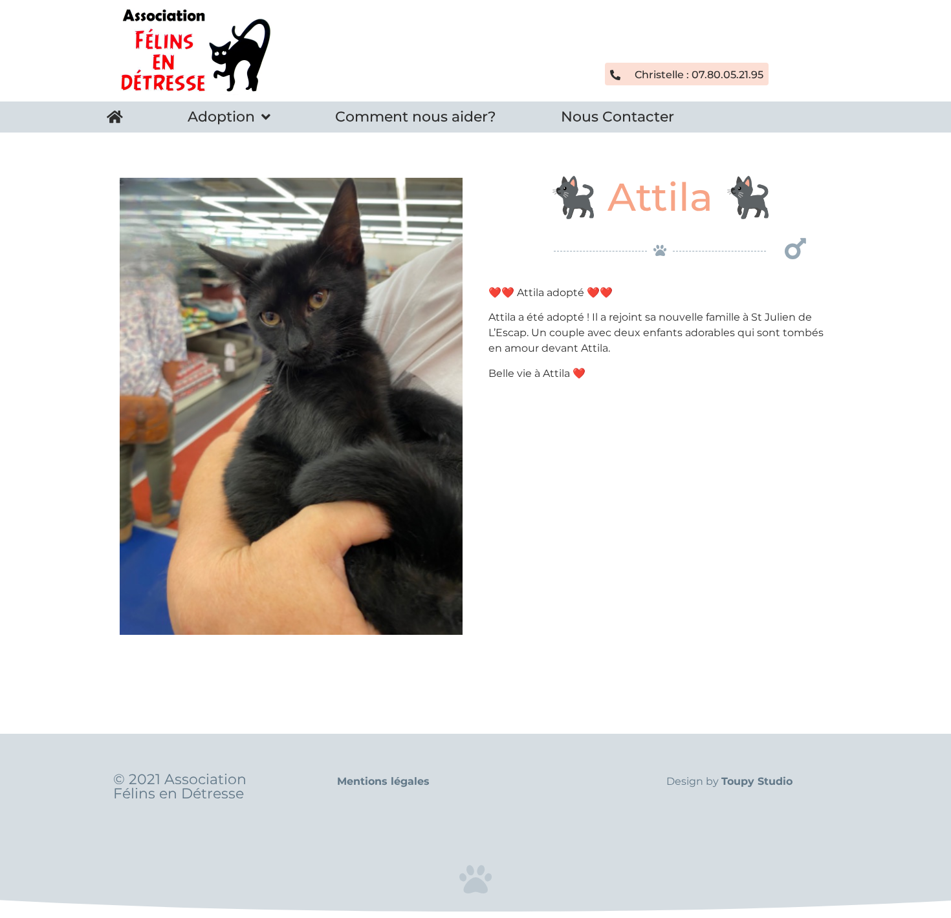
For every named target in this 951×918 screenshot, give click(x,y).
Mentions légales (383, 781)
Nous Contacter (617, 116)
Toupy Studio (756, 781)
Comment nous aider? (415, 116)
